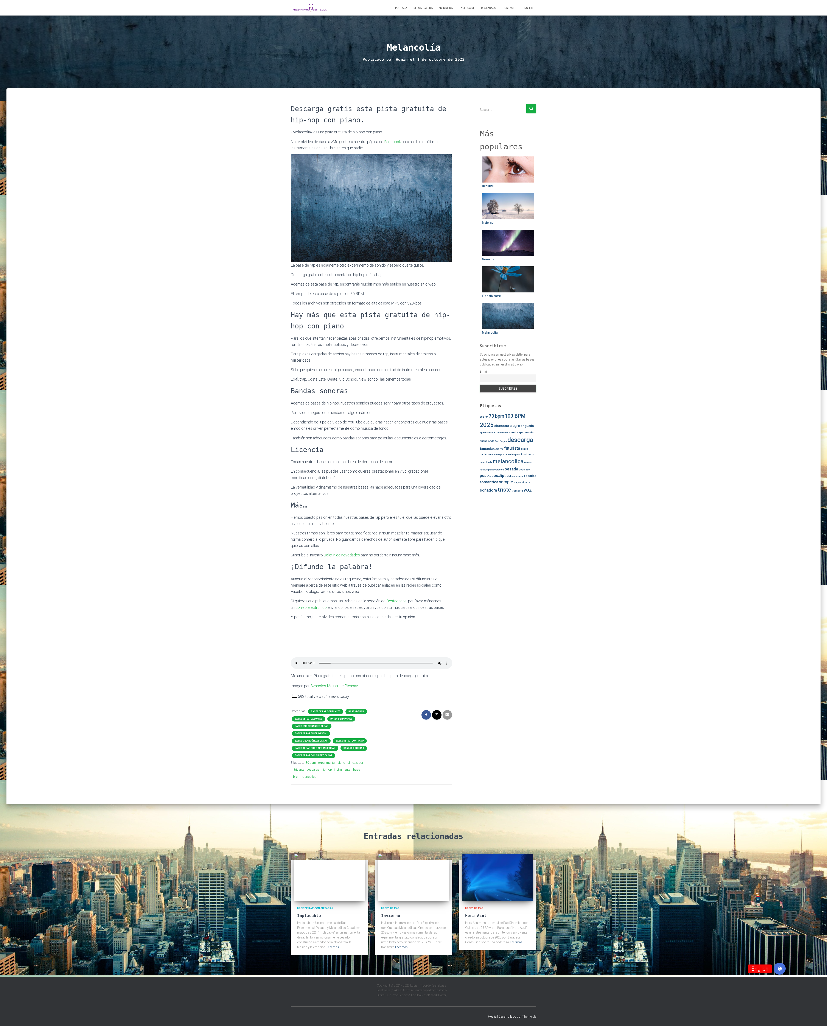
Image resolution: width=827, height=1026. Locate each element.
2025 (487, 424)
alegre (515, 426)
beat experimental (522, 432)
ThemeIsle (529, 1016)
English (528, 7)
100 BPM (515, 416)
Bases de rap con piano (350, 741)
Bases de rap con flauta (325, 711)
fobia (496, 449)
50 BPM (484, 416)
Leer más (332, 947)
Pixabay (351, 686)
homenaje (496, 454)
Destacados (396, 601)
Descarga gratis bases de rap (434, 7)
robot (521, 476)
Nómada (488, 259)
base (356, 769)
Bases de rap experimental (311, 733)
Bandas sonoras (354, 748)
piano (341, 762)
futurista (512, 448)
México (528, 462)
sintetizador (355, 762)
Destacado (488, 7)
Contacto (509, 7)
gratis (524, 448)
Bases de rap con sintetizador (313, 755)
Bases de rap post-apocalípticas (315, 748)
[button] (780, 969)
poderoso (524, 469)
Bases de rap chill (341, 719)
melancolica (508, 461)
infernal (507, 454)
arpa (496, 432)
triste (504, 490)
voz (528, 490)
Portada (401, 7)
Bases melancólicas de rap (311, 741)
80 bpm (311, 762)
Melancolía (490, 332)
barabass (504, 432)
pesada (511, 469)
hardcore (485, 454)
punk (514, 476)
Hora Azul (476, 915)
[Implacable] (329, 877)
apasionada (486, 432)
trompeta (517, 490)
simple (517, 482)
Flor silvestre (491, 296)
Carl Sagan (501, 441)
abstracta (501, 426)
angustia (527, 426)
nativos (484, 469)
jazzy (530, 454)
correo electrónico (311, 607)
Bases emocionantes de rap (311, 726)
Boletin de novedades (342, 555)
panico (492, 469)
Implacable (309, 915)
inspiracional (519, 454)
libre (294, 776)
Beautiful (488, 186)
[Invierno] (413, 877)
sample (506, 481)
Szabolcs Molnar (325, 686)
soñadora (488, 490)
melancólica (308, 776)
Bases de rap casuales (308, 719)
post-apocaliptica (495, 475)
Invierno (488, 222)
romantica (489, 481)
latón (482, 462)
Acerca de (468, 7)
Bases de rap (356, 711)
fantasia (486, 449)
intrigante (298, 769)
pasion (500, 469)
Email (483, 371)
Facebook (392, 141)
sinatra (526, 482)
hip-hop (327, 769)
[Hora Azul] (497, 877)
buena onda (487, 441)
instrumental (342, 769)
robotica (530, 476)
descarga (312, 769)
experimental (326, 762)
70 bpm (496, 416)
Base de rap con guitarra (315, 908)
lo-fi (489, 462)
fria (502, 449)
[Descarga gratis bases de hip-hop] (310, 7)
